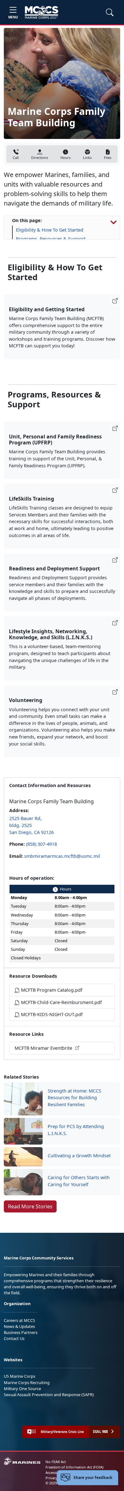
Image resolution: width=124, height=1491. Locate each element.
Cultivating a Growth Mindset (79, 1156)
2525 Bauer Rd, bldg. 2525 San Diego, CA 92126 (31, 825)
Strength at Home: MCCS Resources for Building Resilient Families (74, 1097)
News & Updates (19, 1326)
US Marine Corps (19, 1376)
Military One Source (22, 1388)
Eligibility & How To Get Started (49, 230)
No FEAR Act (55, 1461)
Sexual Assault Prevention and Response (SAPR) (49, 1394)
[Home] (41, 12)
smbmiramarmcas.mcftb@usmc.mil (62, 856)
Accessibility (55, 1472)
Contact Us (14, 1338)
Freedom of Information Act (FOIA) (74, 1467)
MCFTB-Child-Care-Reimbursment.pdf (61, 1002)
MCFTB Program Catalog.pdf (51, 990)
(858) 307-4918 (41, 844)
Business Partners (21, 1332)
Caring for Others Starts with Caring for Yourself (79, 1180)
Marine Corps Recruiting (27, 1382)
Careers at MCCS (19, 1320)
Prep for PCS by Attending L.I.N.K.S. (76, 1129)
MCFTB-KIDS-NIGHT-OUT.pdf (51, 1014)
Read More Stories (30, 1206)
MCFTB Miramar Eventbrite (44, 1048)
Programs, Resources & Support (51, 239)
